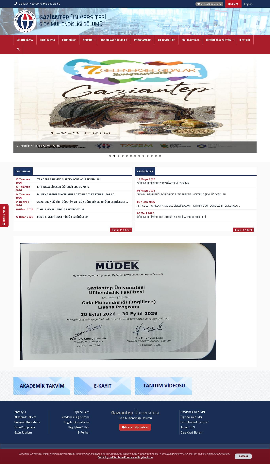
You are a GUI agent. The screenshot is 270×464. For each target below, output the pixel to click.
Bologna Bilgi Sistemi (27, 422)
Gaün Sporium (23, 432)
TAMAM (243, 456)
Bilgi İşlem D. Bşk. (79, 427)
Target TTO (188, 427)
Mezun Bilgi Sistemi (210, 4)
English (248, 4)
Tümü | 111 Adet (121, 230)
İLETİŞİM (244, 40)
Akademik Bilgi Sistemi (76, 417)
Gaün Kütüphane (24, 427)
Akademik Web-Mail (193, 412)
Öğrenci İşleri (82, 412)
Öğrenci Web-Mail (191, 417)
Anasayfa (26, 40)
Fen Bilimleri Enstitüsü (194, 422)
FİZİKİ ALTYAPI (190, 40)
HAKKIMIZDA (47, 40)
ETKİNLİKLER (145, 171)
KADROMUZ (69, 40)
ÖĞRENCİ (88, 40)
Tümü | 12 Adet (243, 230)
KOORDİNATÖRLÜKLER (113, 40)
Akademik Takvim (25, 417)
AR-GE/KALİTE (166, 40)
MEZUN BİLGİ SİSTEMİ (219, 40)
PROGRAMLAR (142, 40)
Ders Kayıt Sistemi (192, 432)
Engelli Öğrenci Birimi (77, 422)
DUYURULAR (23, 171)
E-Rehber (84, 432)
